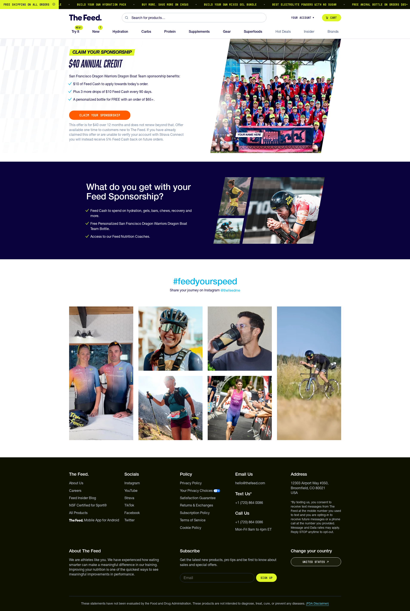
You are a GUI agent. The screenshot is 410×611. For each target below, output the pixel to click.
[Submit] (127, 17)
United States (313, 562)
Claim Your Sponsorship (99, 115)
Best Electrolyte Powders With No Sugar (292, 4)
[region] (205, 4)
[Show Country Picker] (54, 4)
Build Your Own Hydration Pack (89, 4)
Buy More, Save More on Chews (152, 4)
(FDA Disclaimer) (317, 603)
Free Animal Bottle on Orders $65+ (368, 4)
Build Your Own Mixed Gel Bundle (218, 4)
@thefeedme (230, 290)
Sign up (266, 578)
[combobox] (194, 17)
